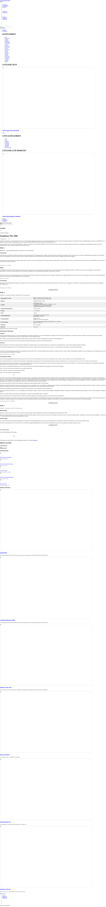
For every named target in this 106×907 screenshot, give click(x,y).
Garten (6, 140)
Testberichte (4, 4)
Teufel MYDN (3, 552)
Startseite (4, 30)
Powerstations (7, 56)
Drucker (6, 39)
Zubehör (6, 61)
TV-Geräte (7, 59)
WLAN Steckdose (8, 147)
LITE (3, 132)
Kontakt (4, 16)
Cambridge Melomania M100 (7, 620)
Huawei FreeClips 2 (5, 754)
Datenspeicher (7, 38)
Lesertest (4, 7)
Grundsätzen (34, 440)
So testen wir (4, 12)
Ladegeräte (7, 142)
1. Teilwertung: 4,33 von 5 (53, 289)
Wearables (6, 60)
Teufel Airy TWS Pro (5, 889)
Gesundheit (7, 45)
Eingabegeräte (7, 42)
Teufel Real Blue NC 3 (5, 822)
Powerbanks (7, 143)
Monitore (6, 51)
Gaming (6, 44)
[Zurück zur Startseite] (1, 1)
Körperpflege (7, 49)
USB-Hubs (7, 146)
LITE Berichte (5, 5)
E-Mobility (7, 40)
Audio (6, 37)
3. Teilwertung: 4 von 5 (53, 425)
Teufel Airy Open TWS (6, 687)
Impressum (4, 19)
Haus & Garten (7, 46)
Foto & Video (7, 43)
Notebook (6, 55)
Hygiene (6, 48)
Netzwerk (6, 54)
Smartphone (7, 57)
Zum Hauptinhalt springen (5, 0)
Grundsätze (4, 11)
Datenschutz (4, 18)
